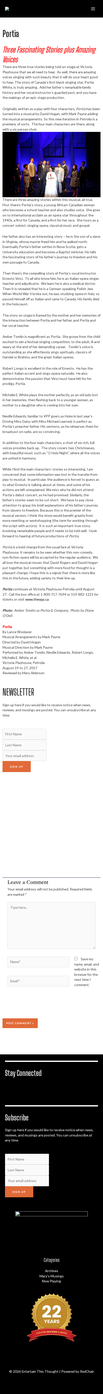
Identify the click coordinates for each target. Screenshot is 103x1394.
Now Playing (51, 1281)
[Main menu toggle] (93, 9)
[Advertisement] (51, 824)
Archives (51, 1271)
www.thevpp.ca (37, 599)
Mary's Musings (52, 1276)
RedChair (87, 1371)
